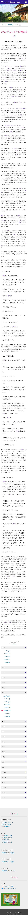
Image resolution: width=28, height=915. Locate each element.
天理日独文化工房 (7, 842)
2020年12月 (7, 696)
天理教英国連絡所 (7, 835)
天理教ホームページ (7, 822)
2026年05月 (7, 651)
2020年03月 (7, 710)
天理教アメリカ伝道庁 (8, 853)
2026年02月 (7, 659)
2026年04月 (7, 654)
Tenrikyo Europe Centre (11, 2)
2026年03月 (7, 656)
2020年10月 (7, 699)
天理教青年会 (5, 826)
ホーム (4, 25)
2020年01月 (7, 716)
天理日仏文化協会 (7, 837)
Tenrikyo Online (6, 824)
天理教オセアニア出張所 (8, 871)
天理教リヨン (5, 840)
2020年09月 (7, 702)
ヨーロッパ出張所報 (7, 886)
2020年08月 (7, 705)
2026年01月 (7, 662)
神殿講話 (10, 25)
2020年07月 (7, 707)
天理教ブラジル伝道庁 (8, 862)
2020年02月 (7, 713)
